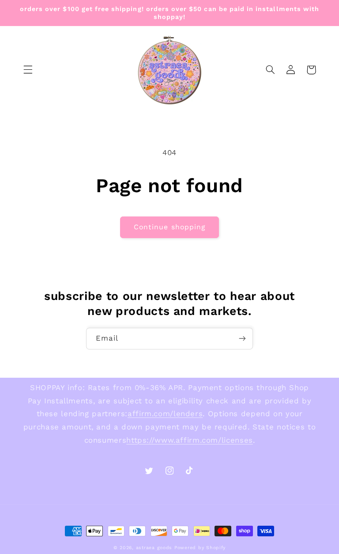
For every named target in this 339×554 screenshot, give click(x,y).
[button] (28, 70)
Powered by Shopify (200, 547)
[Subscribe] (242, 338)
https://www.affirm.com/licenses (189, 440)
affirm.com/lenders (165, 413)
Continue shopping (169, 227)
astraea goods (154, 547)
